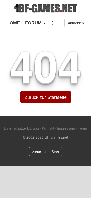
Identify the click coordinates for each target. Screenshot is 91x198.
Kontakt (48, 128)
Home (13, 22)
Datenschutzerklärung (21, 128)
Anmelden (76, 22)
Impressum (66, 128)
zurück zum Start (45, 151)
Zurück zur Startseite (46, 97)
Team (82, 128)
